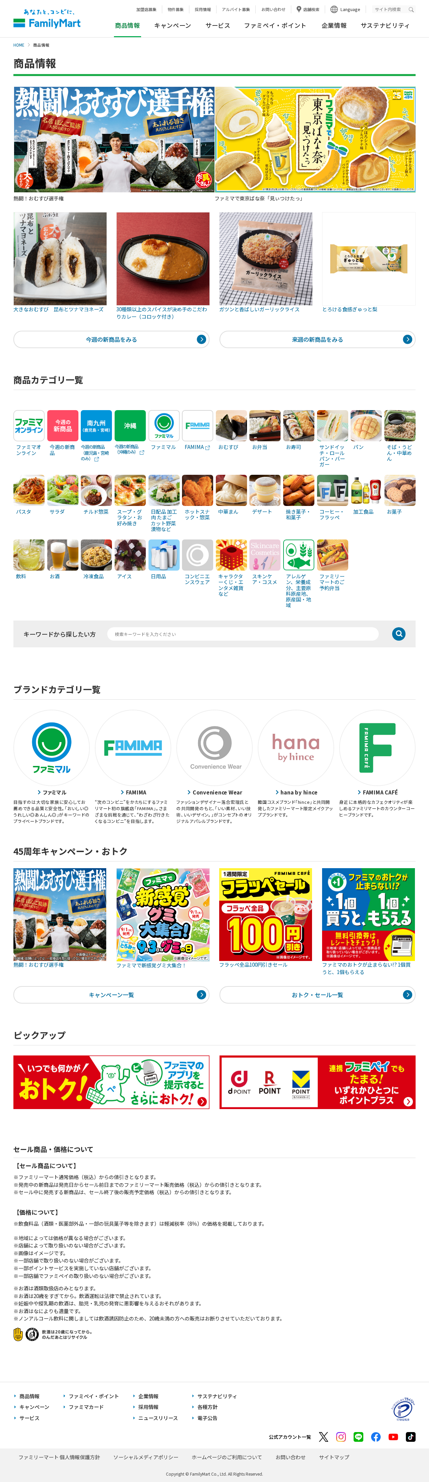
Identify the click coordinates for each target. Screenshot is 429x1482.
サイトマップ (334, 1457)
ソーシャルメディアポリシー (145, 1457)
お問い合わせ (273, 9)
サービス (218, 25)
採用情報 (203, 9)
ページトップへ (407, 1460)
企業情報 (334, 25)
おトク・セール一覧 (317, 994)
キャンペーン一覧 (111, 994)
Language (350, 9)
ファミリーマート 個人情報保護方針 (59, 1457)
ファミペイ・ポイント (275, 25)
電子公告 (207, 1417)
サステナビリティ (386, 25)
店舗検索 (311, 9)
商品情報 (29, 1396)
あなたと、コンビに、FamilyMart (46, 18)
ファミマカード (86, 1406)
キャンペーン (172, 25)
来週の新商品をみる (317, 339)
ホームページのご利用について (227, 1457)
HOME (18, 45)
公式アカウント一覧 (290, 1436)
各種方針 (207, 1406)
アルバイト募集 (236, 9)
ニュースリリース (158, 1417)
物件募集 (176, 9)
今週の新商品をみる (111, 339)
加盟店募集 (146, 9)
